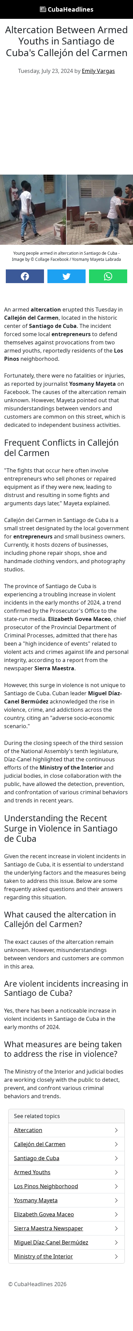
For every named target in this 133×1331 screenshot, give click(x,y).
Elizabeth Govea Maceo (44, 1214)
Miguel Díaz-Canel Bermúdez (51, 1242)
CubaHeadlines (69, 9)
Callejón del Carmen (39, 1144)
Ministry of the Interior (43, 1256)
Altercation (28, 1130)
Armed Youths (32, 1172)
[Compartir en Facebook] (25, 276)
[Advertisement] (66, 127)
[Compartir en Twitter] (66, 276)
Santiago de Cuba (36, 1158)
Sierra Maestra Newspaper (48, 1228)
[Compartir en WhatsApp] (108, 276)
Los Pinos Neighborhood (46, 1186)
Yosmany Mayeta (36, 1200)
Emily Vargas (98, 71)
